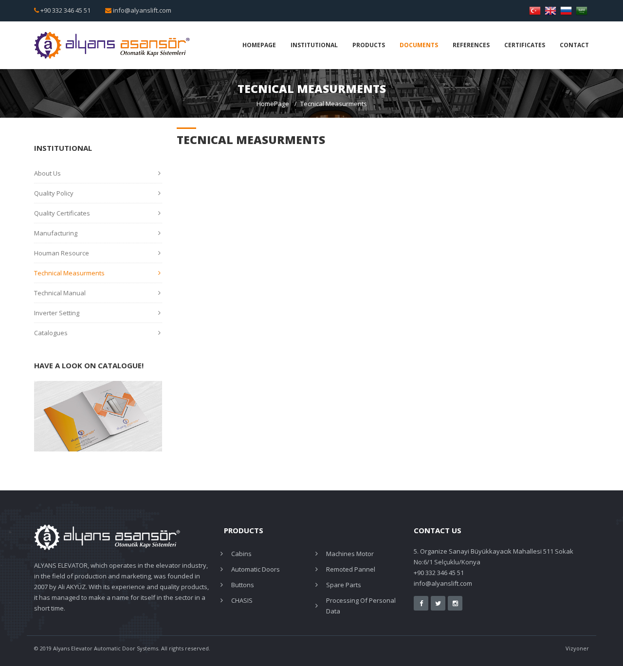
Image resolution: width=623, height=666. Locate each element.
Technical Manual (60, 292)
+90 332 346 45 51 (65, 10)
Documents (419, 45)
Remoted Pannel (350, 569)
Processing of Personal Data (361, 605)
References (471, 45)
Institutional (314, 45)
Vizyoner (577, 648)
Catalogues (51, 332)
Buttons (242, 584)
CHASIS (242, 600)
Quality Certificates (62, 213)
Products (368, 45)
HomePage (259, 45)
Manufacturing (55, 233)
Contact (574, 45)
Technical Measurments (69, 273)
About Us (47, 173)
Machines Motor (350, 553)
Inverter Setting (56, 312)
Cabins (241, 553)
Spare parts (343, 584)
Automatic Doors (255, 569)
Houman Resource (61, 253)
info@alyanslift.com (142, 10)
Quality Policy (53, 193)
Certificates (524, 45)
